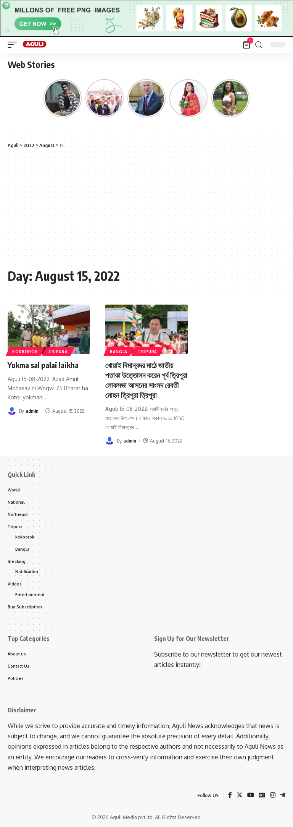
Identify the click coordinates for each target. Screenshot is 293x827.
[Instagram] (272, 795)
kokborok (25, 351)
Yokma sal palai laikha (43, 365)
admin (32, 411)
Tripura (58, 351)
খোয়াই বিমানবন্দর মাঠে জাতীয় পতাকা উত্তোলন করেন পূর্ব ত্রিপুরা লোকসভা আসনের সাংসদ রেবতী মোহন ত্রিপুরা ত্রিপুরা (146, 379)
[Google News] (262, 795)
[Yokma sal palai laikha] (49, 329)
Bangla (118, 351)
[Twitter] (240, 795)
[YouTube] (250, 795)
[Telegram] (282, 795)
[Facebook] (230, 795)
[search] (258, 45)
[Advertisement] (146, 208)
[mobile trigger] (14, 45)
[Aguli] (35, 45)
